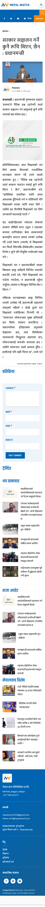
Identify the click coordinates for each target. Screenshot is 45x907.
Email (9, 426)
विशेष (30, 19)
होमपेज (6, 31)
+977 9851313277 (11, 795)
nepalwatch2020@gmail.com (15, 815)
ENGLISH (39, 18)
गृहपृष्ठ (4, 849)
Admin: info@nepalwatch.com (16, 818)
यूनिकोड (5, 858)
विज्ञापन (5, 853)
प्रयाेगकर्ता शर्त (8, 862)
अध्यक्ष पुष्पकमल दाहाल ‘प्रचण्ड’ (30, 364)
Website (9, 440)
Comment (10, 388)
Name (9, 412)
